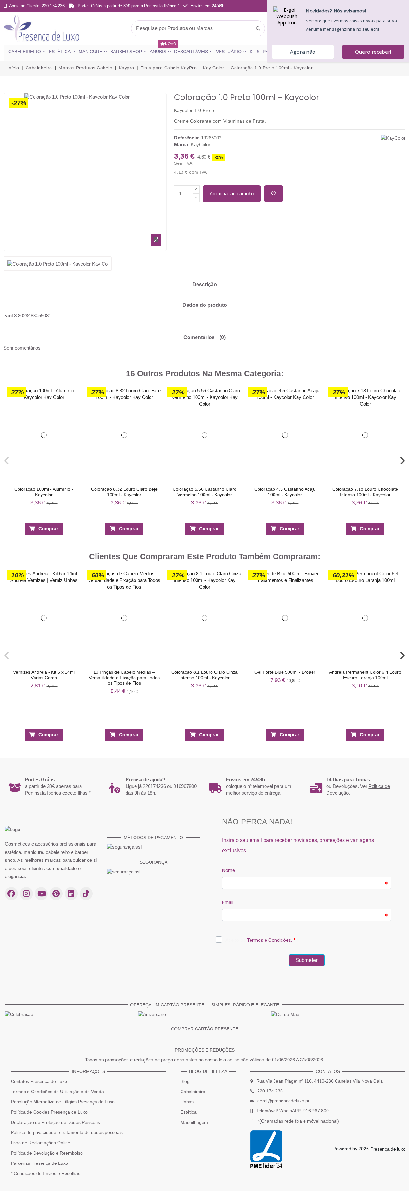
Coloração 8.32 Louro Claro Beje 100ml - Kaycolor (124, 492)
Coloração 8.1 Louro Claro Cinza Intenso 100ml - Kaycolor (204, 675)
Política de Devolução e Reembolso (47, 1153)
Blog (185, 1081)
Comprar (48, 528)
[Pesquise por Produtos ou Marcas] (258, 28)
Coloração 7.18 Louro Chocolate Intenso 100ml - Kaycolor (365, 492)
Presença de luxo (387, 1149)
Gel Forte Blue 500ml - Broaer (284, 672)
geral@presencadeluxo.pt (283, 1100)
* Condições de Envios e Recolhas (45, 1173)
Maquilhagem (194, 1122)
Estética (189, 1112)
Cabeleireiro (193, 1091)
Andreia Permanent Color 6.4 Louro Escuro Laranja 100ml (365, 675)
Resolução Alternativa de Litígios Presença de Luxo (63, 1102)
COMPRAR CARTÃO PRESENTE (204, 1028)
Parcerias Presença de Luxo (39, 1163)
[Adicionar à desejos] (273, 193)
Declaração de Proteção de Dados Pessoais (55, 1122)
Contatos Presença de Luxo (39, 1081)
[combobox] (198, 28)
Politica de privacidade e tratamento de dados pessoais (67, 1132)
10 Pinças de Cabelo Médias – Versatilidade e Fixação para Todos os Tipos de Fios (124, 678)
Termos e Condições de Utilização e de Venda (57, 1091)
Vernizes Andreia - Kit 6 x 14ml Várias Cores (44, 675)
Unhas (187, 1102)
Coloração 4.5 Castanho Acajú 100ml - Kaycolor (285, 492)
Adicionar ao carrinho (232, 193)
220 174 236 (270, 1090)
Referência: (187, 137)
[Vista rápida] (73, 406)
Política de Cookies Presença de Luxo (49, 1112)
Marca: (181, 144)
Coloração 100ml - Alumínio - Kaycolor (43, 492)
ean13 (10, 315)
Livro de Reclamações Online (40, 1142)
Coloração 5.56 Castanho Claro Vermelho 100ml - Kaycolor (204, 492)
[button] (6, 461)
